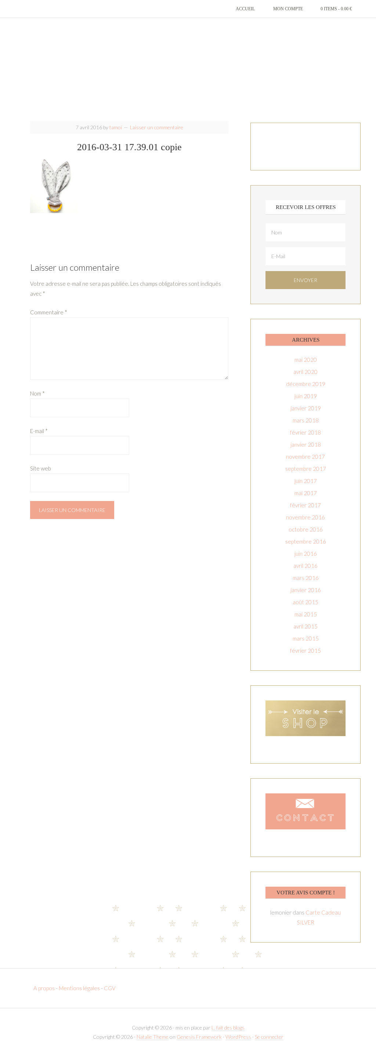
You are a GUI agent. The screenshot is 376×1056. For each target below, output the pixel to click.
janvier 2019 (305, 408)
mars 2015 (306, 638)
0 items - (336, 8)
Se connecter (269, 1037)
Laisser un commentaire (156, 127)
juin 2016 (305, 553)
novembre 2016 (305, 517)
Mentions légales (79, 988)
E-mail (39, 431)
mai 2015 (305, 614)
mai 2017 (305, 493)
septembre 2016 (305, 541)
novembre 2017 (305, 456)
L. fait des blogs (228, 1027)
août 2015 (305, 602)
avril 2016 (305, 565)
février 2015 (305, 650)
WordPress (238, 1037)
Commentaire (48, 312)
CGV (110, 988)
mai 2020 (305, 359)
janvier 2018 (305, 444)
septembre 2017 (305, 468)
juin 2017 (305, 480)
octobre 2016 (306, 529)
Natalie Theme (153, 1037)
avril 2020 (305, 371)
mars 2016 (306, 577)
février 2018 (305, 432)
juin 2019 (305, 396)
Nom (37, 393)
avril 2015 (305, 626)
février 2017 (305, 505)
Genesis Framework (199, 1037)
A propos (44, 988)
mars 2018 (306, 420)
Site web (40, 468)
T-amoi (188, 69)
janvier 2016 (305, 590)
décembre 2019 (305, 384)
